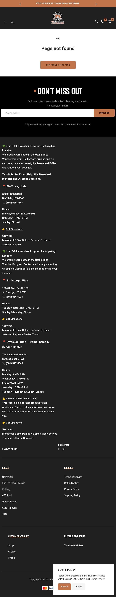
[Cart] (109, 22)
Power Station (9, 501)
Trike (4, 514)
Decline (78, 586)
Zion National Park (73, 545)
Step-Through (9, 508)
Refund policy (71, 483)
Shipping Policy (72, 495)
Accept (64, 586)
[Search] (12, 22)
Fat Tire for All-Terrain (13, 483)
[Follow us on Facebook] (59, 449)
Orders (12, 552)
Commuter (7, 477)
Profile (11, 558)
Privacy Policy (71, 489)
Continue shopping (58, 65)
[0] (103, 22)
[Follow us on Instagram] (63, 449)
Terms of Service (73, 477)
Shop (11, 545)
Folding (6, 489)
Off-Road (7, 495)
